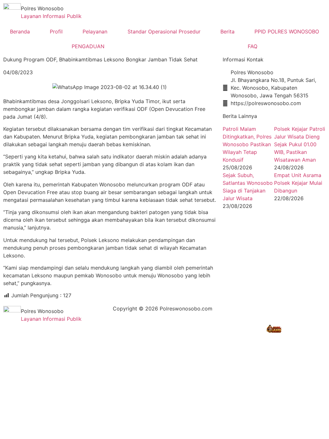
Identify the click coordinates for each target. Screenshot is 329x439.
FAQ (252, 46)
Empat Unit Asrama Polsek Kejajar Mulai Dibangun (298, 183)
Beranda (20, 31)
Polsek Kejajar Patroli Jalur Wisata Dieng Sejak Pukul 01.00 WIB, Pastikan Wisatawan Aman (299, 144)
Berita (227, 31)
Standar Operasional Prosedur (164, 31)
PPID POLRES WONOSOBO (286, 31)
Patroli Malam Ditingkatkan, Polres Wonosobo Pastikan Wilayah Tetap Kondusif (247, 144)
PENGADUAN (88, 46)
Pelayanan (95, 31)
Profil (56, 31)
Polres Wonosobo (42, 8)
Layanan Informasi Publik (51, 16)
